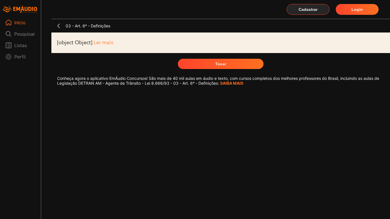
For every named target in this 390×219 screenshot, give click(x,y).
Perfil (20, 57)
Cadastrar (308, 9)
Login (357, 9)
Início (20, 22)
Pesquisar (24, 34)
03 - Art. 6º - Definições (88, 25)
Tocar (220, 64)
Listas (20, 45)
